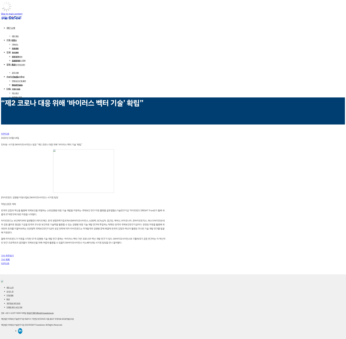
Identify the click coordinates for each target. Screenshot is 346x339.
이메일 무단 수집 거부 (14, 307)
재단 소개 (9, 287)
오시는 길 (9, 291)
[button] (7, 255)
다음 (7, 134)
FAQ (8, 299)
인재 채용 (9, 295)
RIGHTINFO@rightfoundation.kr (40, 313)
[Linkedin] (93, 330)
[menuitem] (87, 28)
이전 (3, 134)
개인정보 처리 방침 (13, 303)
